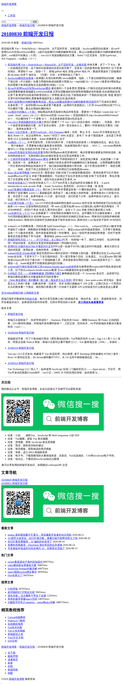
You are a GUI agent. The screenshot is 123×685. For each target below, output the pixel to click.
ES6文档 (12, 641)
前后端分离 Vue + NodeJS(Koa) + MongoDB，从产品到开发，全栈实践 (47, 64)
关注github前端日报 (12, 292)
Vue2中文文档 (15, 637)
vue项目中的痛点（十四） (22, 112)
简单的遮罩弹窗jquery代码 (22, 599)
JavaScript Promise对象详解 (22, 568)
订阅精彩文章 (31, 292)
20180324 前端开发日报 (21, 363)
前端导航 (13, 669)
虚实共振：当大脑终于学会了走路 (27, 595)
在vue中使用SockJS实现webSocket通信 (29, 88)
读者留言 (13, 659)
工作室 (11, 15)
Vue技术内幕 (15, 627)
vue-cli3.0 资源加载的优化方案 (24, 122)
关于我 (11, 652)
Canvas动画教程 (16, 617)
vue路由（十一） (17, 142)
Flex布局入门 (15, 575)
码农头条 (32, 298)
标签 (10, 663)
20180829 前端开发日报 (14, 480)
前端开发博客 (9, 4)
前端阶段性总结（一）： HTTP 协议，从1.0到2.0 (35, 239)
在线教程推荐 (15, 624)
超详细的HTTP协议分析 (21, 592)
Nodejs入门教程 (16, 620)
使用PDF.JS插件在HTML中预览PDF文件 (30, 246)
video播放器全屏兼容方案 (22, 565)
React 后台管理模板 (18, 172)
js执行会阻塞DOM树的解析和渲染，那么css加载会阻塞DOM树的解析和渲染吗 (52, 101)
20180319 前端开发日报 (21, 348)
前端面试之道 (15, 634)
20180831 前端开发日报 (14, 483)
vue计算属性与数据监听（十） (25, 189)
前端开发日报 (27, 25)
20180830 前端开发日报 (27, 34)
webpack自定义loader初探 (22, 253)
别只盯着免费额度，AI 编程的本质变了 (30, 541)
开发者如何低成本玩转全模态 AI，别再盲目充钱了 (36, 548)
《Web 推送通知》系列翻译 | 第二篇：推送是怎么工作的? (40, 280)
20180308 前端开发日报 (21, 332)
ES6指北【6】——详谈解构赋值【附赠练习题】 (35, 273)
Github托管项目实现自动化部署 (25, 152)
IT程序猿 (13, 588)
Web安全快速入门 (18, 182)
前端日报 (26, 42)
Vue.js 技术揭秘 (16, 630)
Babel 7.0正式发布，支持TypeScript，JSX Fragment (36, 132)
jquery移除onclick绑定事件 (22, 572)
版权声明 (13, 656)
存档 (10, 666)
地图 (10, 673)
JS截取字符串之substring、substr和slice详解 (31, 602)
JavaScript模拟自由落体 (20, 78)
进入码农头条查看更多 (91, 302)
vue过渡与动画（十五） (21, 203)
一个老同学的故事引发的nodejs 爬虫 (28, 159)
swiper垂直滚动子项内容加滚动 (25, 561)
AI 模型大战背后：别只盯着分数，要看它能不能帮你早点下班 (43, 538)
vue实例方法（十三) (19, 213)
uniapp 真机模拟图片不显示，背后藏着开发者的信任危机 (40, 534)
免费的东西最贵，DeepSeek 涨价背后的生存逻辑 (35, 545)
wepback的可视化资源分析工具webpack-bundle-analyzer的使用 (42, 266)
